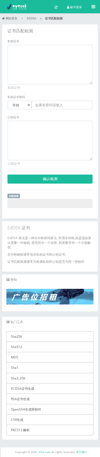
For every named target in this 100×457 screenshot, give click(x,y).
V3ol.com (45, 452)
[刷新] (56, 6)
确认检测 (50, 178)
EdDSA (31, 18)
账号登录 (75, 7)
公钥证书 (13, 117)
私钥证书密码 (16, 97)
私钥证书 (13, 41)
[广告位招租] (50, 296)
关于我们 (81, 452)
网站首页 (11, 18)
